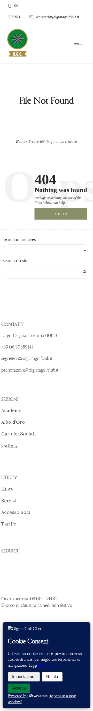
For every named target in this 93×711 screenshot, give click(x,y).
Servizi (9, 500)
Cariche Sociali (18, 434)
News (7, 489)
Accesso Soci (15, 512)
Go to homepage (65, 216)
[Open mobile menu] (79, 43)
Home (20, 142)
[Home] (17, 56)
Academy (11, 410)
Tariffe (8, 524)
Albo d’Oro (13, 422)
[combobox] (46, 250)
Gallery (9, 445)
